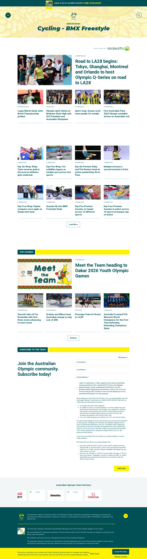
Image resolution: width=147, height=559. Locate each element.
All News (73, 338)
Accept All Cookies (121, 552)
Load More (73, 224)
